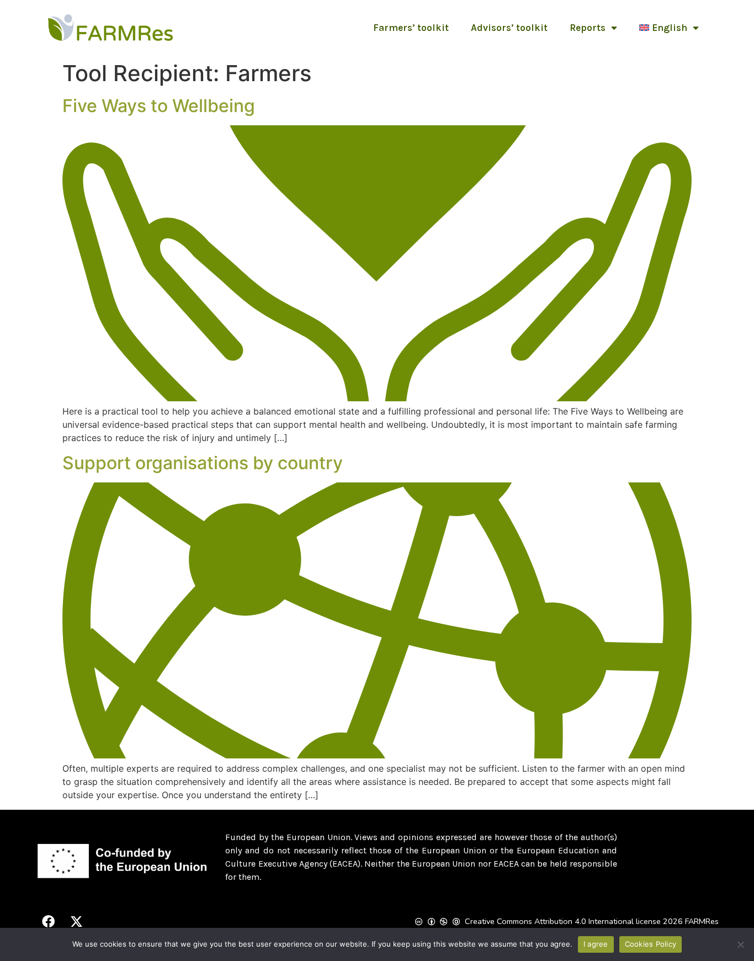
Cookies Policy (651, 943)
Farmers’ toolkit (411, 27)
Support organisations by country (202, 463)
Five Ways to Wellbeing (158, 105)
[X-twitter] (76, 922)
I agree (595, 943)
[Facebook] (48, 922)
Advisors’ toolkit (509, 27)
